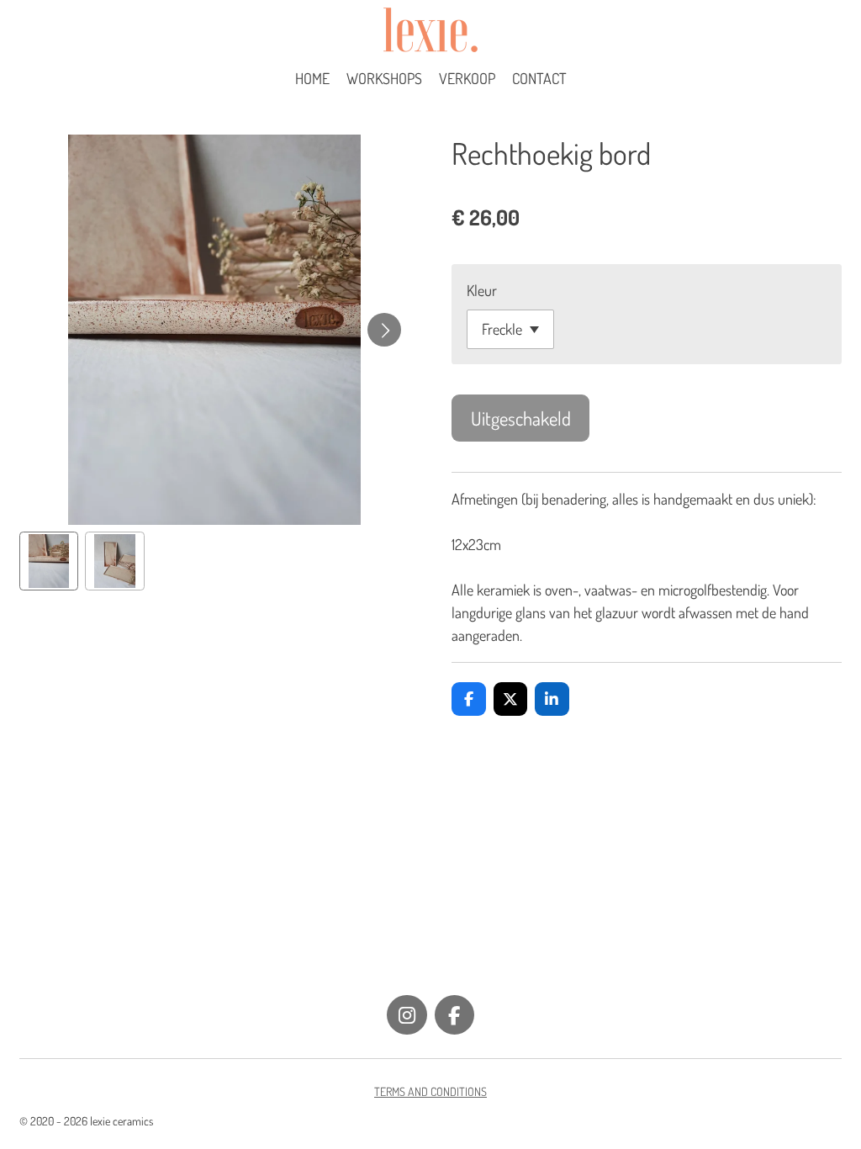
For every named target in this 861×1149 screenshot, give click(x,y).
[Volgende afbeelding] (384, 330)
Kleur (482, 290)
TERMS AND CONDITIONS (430, 1091)
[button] (49, 561)
